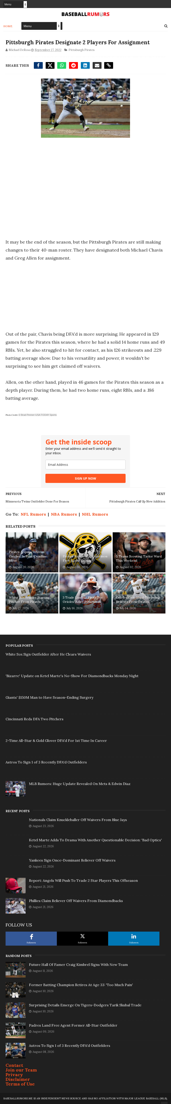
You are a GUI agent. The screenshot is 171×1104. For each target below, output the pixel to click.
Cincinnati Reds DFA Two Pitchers (34, 719)
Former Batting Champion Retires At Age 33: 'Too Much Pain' (81, 985)
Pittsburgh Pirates (82, 50)
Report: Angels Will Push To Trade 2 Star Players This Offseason (83, 880)
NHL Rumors (95, 514)
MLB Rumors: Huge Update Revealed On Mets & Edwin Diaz (79, 783)
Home (7, 26)
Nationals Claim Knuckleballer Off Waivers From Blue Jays (78, 819)
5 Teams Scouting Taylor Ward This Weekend (139, 558)
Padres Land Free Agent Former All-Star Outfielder (73, 1025)
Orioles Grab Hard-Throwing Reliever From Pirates (138, 599)
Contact (14, 1065)
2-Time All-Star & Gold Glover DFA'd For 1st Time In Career (56, 740)
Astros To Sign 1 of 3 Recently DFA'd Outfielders (46, 762)
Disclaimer (18, 1079)
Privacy (14, 1074)
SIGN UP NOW (85, 478)
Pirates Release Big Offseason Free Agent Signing (85, 558)
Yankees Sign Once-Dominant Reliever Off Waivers (72, 860)
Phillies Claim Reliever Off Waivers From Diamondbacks (76, 900)
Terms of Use (20, 1084)
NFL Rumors (33, 514)
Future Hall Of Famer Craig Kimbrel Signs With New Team (78, 964)
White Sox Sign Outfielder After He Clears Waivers (48, 654)
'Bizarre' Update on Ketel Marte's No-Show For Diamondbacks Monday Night (72, 676)
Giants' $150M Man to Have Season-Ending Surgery (49, 697)
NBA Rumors (64, 514)
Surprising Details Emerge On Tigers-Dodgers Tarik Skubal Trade (85, 1005)
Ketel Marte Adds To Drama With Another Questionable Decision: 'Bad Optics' (95, 840)
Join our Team (21, 1070)
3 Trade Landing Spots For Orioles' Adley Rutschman (83, 599)
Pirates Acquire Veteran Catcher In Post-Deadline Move (28, 556)
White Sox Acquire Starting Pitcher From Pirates (29, 599)
